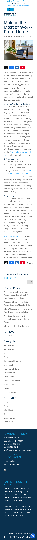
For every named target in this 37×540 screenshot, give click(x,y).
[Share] (11, 67)
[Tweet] (6, 67)
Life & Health (9, 377)
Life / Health (9, 410)
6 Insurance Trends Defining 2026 (17, 326)
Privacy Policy (9, 461)
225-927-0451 (15, 444)
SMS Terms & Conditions (14, 464)
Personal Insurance (12, 380)
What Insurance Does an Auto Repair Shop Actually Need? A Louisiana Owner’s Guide (16, 295)
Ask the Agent (9, 345)
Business (7, 357)
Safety (29, 36)
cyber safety (9, 365)
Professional (9, 384)
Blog (5, 414)
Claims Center (9, 418)
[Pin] (22, 67)
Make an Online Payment (18, 5)
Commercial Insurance (13, 361)
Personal (7, 406)
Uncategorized (10, 392)
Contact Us (8, 422)
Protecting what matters (14, 236)
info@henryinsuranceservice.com (17, 450)
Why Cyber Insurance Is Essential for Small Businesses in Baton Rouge (17, 319)
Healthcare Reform (11, 369)
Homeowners (9, 373)
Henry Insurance (11, 36)
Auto (6, 353)
